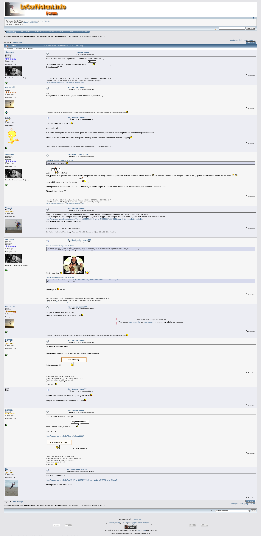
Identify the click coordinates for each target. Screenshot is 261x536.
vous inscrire (44, 21)
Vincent (8, 208)
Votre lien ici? (137, 519)
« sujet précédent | (235, 40)
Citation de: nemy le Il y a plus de (59, 160)
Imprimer (251, 42)
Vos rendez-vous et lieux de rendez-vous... (52, 36)
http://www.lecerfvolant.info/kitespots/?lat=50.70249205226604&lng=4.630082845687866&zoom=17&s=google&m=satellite (94, 219)
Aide (18, 31)
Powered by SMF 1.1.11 (117, 522)
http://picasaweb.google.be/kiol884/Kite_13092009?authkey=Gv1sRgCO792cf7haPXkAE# (81, 480)
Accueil (11, 31)
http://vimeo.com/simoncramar (75, 82)
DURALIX (9, 340)
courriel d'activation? (30, 23)
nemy (7, 117)
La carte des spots (56, 31)
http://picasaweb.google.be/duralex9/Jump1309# (65, 436)
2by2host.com (136, 524)
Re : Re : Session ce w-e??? (79, 155)
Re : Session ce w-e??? (77, 87)
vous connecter (31, 21)
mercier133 (10, 87)
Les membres (36, 31)
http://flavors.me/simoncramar (55, 82)
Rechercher (25, 31)
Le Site (45, 31)
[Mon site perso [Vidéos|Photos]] (6, 83)
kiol (6, 469)
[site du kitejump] (6, 355)
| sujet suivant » (249, 40)
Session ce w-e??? (98, 36)
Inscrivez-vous (82, 31)
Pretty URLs (142, 530)
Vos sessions (73, 36)
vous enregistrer (149, 322)
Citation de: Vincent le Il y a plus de (60, 245)
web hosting (144, 524)
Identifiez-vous (70, 31)
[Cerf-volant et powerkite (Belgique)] (6, 113)
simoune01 (10, 52)
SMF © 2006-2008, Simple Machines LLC (139, 522)
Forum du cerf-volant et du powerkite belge (19, 36)
